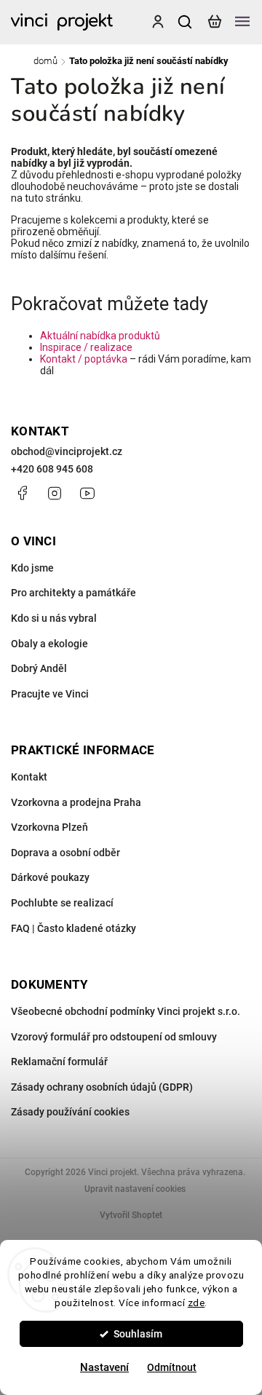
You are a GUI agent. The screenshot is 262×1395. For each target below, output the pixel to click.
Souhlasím (138, 1334)
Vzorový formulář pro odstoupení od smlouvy (114, 1037)
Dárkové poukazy (50, 877)
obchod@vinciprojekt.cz (66, 451)
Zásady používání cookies (70, 1112)
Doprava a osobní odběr (65, 852)
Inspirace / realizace (86, 347)
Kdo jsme (32, 568)
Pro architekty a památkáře (73, 592)
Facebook (22, 493)
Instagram (55, 493)
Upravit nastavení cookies (135, 1189)
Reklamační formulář (59, 1061)
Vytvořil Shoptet (131, 1215)
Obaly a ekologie (49, 643)
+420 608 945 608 (52, 469)
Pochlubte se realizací (62, 903)
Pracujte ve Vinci (50, 694)
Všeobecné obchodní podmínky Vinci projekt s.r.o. (125, 1011)
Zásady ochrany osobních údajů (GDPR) (102, 1087)
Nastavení (104, 1367)
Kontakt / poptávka (83, 359)
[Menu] (242, 21)
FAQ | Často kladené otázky (73, 928)
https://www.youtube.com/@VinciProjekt (87, 493)
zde (196, 1302)
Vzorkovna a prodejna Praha (76, 802)
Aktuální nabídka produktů (100, 335)
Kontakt (29, 777)
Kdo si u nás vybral (54, 618)
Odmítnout (171, 1367)
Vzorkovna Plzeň (49, 827)
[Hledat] (185, 21)
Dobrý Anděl (39, 668)
